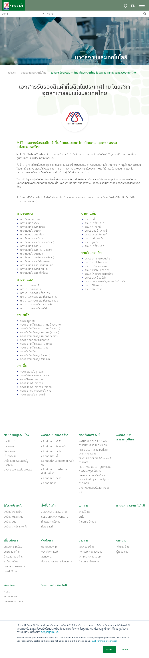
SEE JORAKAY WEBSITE (54, 517)
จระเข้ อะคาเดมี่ (49, 552)
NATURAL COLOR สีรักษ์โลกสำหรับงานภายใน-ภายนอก (94, 443)
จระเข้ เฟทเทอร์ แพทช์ (96, 266)
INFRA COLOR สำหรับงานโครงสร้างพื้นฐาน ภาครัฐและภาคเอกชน (94, 479)
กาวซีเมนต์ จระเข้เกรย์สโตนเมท (36, 265)
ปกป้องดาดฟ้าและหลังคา (17, 527)
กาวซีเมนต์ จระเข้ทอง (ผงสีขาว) (37, 257)
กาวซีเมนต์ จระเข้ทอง (31, 254)
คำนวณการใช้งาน (50, 522)
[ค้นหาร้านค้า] (125, 6)
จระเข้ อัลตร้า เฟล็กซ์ (96, 231)
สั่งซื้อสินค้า (48, 506)
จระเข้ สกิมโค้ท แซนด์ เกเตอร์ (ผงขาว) (40, 325)
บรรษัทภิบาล (10, 571)
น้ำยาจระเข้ (10, 456)
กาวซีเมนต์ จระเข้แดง (31, 238)
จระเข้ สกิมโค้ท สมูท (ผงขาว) (35, 355)
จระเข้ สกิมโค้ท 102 (30, 351)
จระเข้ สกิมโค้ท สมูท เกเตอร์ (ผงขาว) (39, 332)
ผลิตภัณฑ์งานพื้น (50, 456)
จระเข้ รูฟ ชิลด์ (92, 242)
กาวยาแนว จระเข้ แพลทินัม (34, 308)
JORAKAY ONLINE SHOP (54, 512)
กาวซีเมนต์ (9, 441)
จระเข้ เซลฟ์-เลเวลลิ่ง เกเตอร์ (36, 387)
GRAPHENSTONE (13, 601)
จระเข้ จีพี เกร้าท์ (93, 289)
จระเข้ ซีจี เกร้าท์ (93, 285)
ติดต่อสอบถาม (49, 547)
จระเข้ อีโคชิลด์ (93, 227)
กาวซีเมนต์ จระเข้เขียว (32, 235)
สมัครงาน (46, 557)
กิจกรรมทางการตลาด (90, 552)
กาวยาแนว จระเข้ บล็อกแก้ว (35, 293)
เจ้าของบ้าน (122, 547)
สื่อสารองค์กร (86, 547)
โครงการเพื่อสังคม (89, 562)
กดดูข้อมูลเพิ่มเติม (50, 632)
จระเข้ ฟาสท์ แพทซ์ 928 (97, 270)
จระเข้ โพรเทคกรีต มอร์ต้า (99, 274)
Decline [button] (124, 649)
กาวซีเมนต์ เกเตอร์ (30, 219)
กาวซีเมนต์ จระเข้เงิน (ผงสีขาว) (36, 250)
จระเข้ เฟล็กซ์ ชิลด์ (94, 246)
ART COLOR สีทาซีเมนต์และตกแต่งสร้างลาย (93, 452)
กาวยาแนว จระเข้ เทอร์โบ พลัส (36, 304)
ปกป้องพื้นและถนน (13, 517)
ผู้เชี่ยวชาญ (122, 552)
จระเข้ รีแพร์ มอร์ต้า (95, 278)
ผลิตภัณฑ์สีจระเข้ (89, 435)
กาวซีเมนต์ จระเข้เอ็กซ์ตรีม (34, 273)
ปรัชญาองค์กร (12, 552)
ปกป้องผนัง (10, 522)
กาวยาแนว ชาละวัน (30, 285)
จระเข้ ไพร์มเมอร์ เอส (31, 379)
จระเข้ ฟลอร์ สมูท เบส (31, 372)
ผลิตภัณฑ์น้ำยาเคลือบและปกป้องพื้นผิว (54, 471)
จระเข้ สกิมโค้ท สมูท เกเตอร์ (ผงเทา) (39, 336)
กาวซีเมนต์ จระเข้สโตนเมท (34, 269)
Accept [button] (109, 649)
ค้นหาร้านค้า (47, 527)
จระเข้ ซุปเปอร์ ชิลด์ (95, 238)
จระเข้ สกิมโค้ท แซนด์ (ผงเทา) (35, 348)
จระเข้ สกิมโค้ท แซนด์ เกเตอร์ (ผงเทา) (40, 328)
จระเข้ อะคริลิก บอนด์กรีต (98, 259)
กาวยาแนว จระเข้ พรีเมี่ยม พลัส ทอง (39, 301)
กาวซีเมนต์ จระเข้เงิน (31, 246)
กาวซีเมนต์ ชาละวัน (30, 223)
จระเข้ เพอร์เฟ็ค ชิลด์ (96, 235)
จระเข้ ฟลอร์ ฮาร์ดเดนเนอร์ (34, 375)
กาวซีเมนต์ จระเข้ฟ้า (30, 231)
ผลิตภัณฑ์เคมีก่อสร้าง (54, 435)
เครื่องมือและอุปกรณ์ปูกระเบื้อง (16, 463)
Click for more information (104, 641)
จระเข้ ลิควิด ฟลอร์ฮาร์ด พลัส (35, 391)
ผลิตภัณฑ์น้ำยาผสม (51, 478)
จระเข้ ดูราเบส (27, 321)
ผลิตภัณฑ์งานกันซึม (51, 441)
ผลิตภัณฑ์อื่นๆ (48, 483)
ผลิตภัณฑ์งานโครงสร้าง (54, 446)
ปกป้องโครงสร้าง (13, 512)
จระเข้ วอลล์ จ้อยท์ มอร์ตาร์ (34, 340)
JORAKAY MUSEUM (14, 566)
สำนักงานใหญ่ (11, 562)
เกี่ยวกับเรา (11, 541)
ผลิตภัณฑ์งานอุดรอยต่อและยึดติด (57, 463)
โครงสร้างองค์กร (13, 557)
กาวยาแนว (9, 446)
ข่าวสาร (83, 541)
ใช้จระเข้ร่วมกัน (13, 506)
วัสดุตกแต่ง (10, 451)
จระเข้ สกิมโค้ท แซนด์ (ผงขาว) (36, 344)
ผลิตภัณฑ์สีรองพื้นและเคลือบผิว (94, 490)
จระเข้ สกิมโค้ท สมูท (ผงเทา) (35, 359)
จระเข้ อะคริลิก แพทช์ (96, 262)
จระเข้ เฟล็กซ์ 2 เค (94, 223)
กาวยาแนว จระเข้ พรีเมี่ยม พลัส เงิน (38, 297)
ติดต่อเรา (47, 541)
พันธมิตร (9, 585)
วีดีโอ (81, 517)
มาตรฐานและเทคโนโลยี (34, 73)
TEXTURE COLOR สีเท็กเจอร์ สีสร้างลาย (95, 460)
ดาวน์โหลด (84, 512)
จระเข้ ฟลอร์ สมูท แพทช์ (32, 395)
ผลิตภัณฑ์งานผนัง (51, 451)
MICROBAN (10, 596)
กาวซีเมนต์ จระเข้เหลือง (32, 227)
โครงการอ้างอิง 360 (54, 585)
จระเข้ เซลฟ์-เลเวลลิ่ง (31, 383)
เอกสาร (83, 506)
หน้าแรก (11, 73)
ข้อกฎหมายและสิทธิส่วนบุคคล (56, 562)
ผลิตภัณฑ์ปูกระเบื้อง (16, 435)
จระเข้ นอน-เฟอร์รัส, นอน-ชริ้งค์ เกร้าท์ (105, 281)
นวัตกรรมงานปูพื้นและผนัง (18, 470)
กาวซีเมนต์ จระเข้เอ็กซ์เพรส (35, 261)
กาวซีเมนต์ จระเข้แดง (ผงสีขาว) (37, 242)
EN (133, 6)
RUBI (7, 592)
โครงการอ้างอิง (87, 522)
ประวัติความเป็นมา (13, 547)
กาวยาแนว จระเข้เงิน (31, 289)
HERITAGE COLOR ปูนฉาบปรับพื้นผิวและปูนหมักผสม (95, 469)
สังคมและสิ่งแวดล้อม (90, 557)
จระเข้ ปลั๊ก (90, 219)
